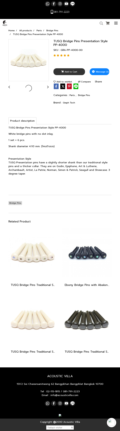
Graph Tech (69, 102)
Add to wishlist (64, 81)
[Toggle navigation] (115, 23)
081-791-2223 (71, 391)
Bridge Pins (84, 95)
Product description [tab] (22, 121)
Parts (73, 95)
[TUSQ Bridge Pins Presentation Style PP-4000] (29, 60)
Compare (85, 81)
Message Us (102, 71)
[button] (111, 422)
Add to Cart (70, 71)
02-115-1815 (53, 391)
